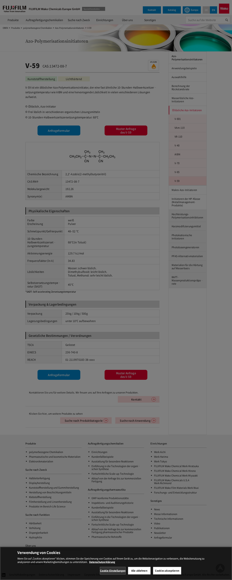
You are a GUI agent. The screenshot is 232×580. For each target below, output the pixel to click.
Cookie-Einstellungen (112, 570)
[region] (116, 563)
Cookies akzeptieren (167, 570)
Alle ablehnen (139, 570)
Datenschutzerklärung (102, 562)
